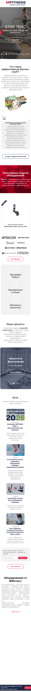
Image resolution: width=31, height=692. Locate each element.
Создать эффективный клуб (15, 156)
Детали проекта (16, 372)
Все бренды (15, 259)
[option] (15, 215)
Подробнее (15, 40)
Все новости (15, 566)
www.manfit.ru (18, 365)
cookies (13, 686)
